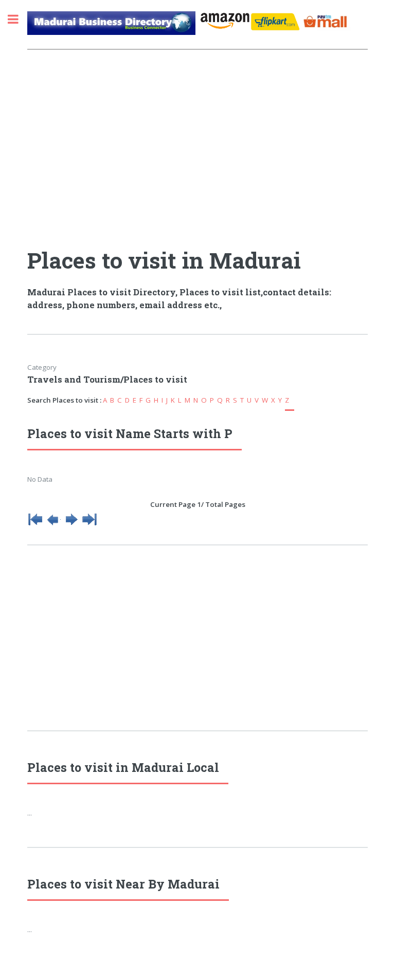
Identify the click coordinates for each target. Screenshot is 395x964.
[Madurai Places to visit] (111, 26)
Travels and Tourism (73, 379)
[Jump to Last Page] (89, 524)
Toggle (18, 19)
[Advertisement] (197, 149)
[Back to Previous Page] (53, 524)
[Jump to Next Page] (71, 524)
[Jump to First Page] (35, 524)
